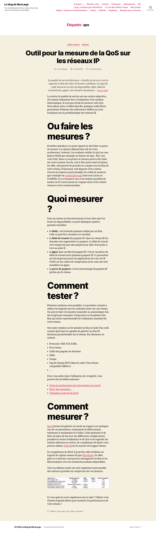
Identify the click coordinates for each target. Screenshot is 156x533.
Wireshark (87, 455)
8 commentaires (95, 69)
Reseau (85, 45)
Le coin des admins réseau (116, 7)
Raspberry (112, 10)
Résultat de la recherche (130, 10)
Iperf (50, 426)
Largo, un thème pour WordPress (88, 7)
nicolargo (63, 69)
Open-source (73, 45)
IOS (139, 4)
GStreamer (116, 4)
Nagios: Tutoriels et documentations (71, 10)
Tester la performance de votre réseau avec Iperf (74, 385)
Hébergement (129, 4)
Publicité (102, 10)
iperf (63, 511)
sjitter (72, 511)
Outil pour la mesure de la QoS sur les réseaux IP (78, 57)
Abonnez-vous (92, 4)
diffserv (53, 511)
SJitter (66, 446)
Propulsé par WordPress (54, 527)
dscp (59, 511)
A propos (78, 4)
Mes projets (136, 7)
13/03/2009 (78, 69)
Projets (93, 10)
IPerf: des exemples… (60, 389)
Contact (105, 4)
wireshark (79, 511)
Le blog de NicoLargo (16, 4)
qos (67, 511)
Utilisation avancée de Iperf (64, 393)
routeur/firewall (73, 175)
